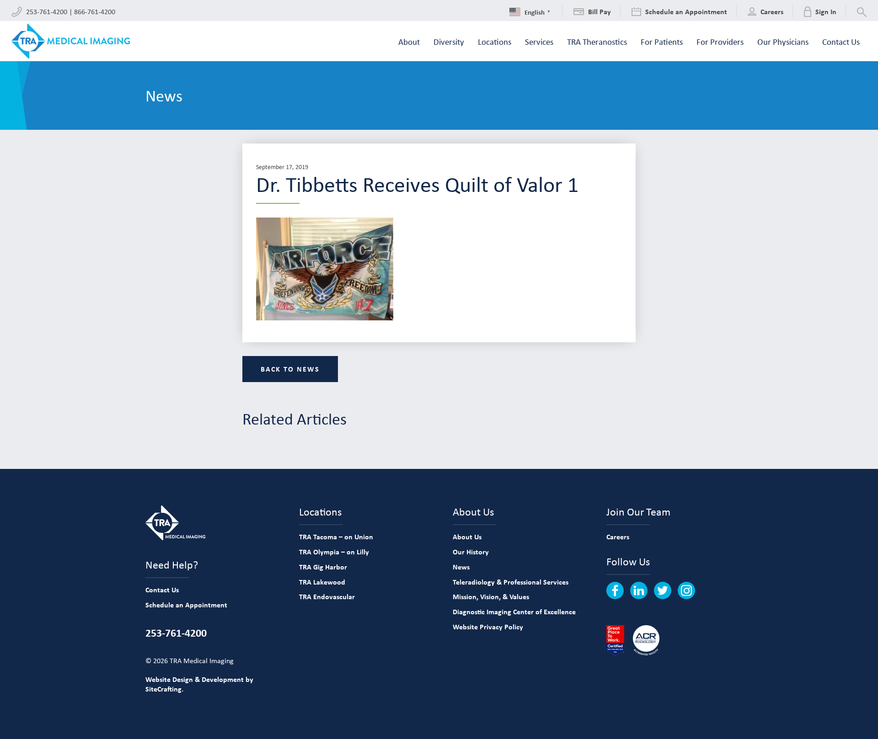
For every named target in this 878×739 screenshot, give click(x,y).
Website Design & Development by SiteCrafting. (199, 684)
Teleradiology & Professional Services (510, 582)
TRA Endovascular (327, 596)
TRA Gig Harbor (323, 567)
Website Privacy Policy (488, 627)
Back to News (290, 369)
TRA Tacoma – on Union (336, 537)
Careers (617, 537)
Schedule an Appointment (186, 605)
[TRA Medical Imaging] (70, 41)
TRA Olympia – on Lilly (334, 552)
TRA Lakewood (322, 582)
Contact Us (162, 590)
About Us (467, 537)
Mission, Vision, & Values (491, 596)
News (461, 567)
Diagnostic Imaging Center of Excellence (514, 611)
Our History (471, 552)
